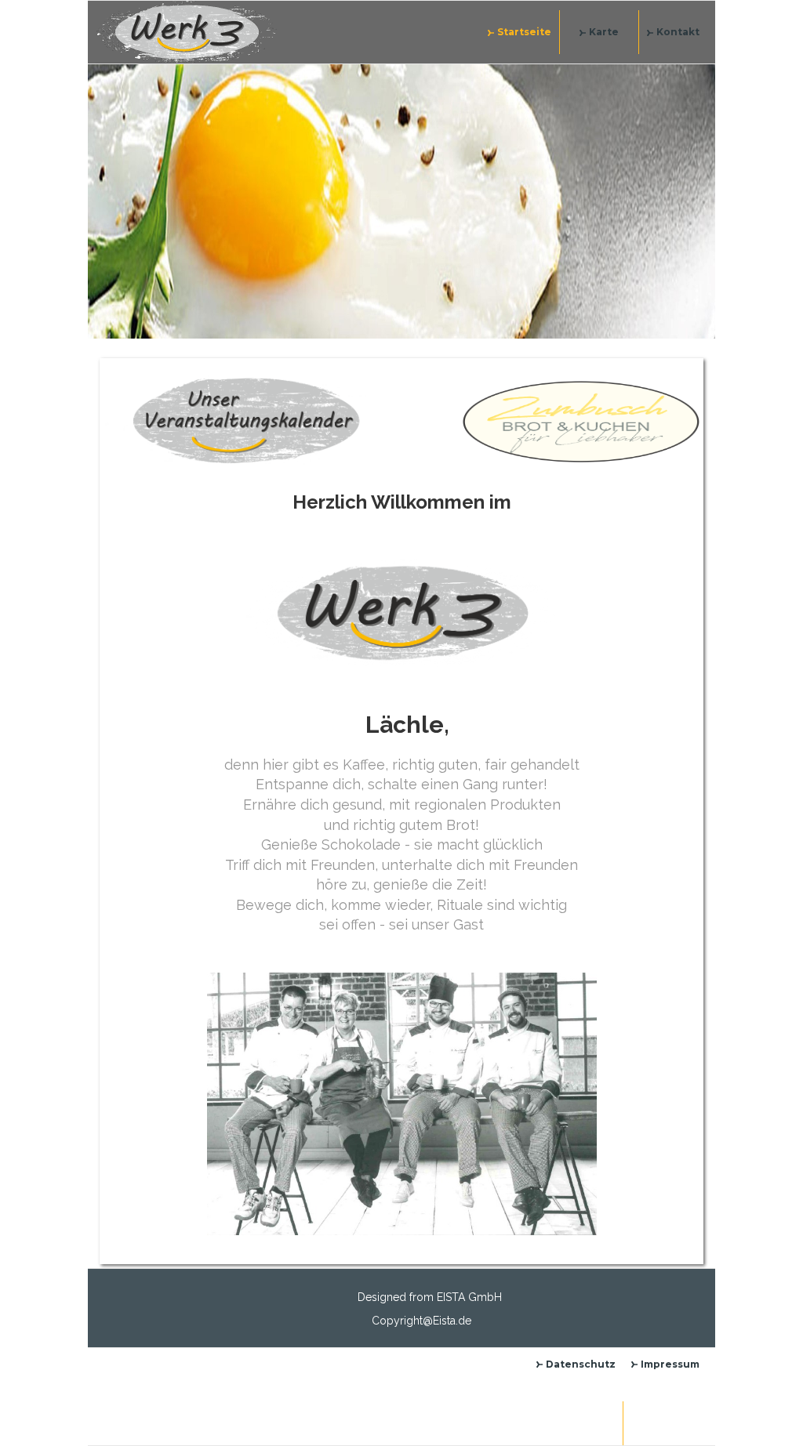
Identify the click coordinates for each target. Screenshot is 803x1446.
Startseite (524, 32)
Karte (604, 32)
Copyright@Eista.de (421, 1320)
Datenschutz (581, 1364)
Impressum (670, 1364)
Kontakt (677, 32)
